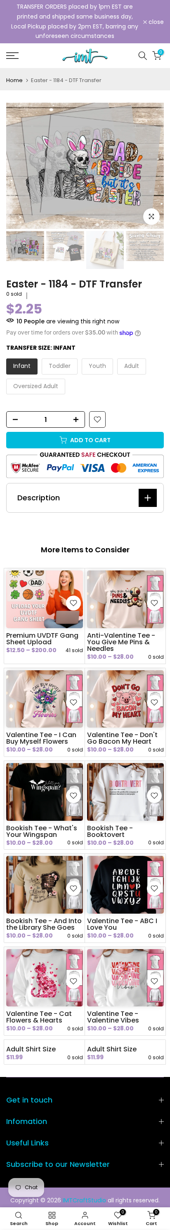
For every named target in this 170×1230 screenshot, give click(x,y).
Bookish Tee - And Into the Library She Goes (44, 924)
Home (14, 80)
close (155, 22)
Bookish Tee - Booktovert (110, 831)
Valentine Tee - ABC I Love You (122, 924)
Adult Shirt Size (31, 1049)
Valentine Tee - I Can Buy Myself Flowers (41, 738)
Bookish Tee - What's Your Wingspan (41, 831)
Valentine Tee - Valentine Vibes (113, 1017)
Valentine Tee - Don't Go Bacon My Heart (122, 738)
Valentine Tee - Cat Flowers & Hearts (39, 1017)
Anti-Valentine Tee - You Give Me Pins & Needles (121, 642)
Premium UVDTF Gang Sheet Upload (42, 639)
